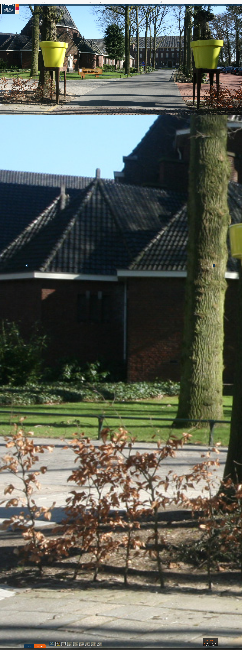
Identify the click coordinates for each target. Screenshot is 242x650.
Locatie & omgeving (211, 645)
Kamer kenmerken (211, 643)
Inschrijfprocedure (210, 648)
